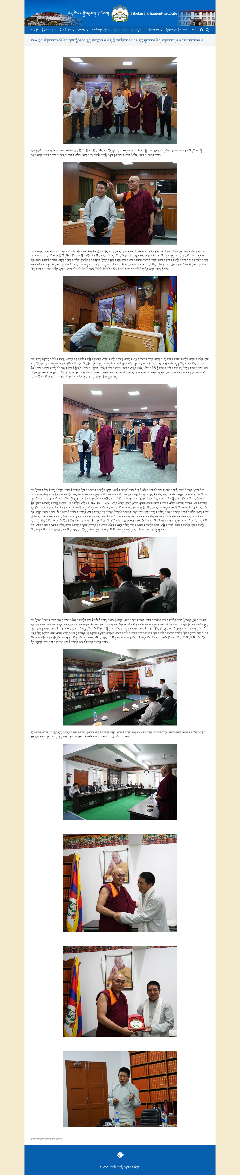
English (186, 30)
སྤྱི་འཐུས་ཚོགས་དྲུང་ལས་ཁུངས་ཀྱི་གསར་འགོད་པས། (46, 1139)
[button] (54, 30)
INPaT (194, 30)
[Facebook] (201, 30)
